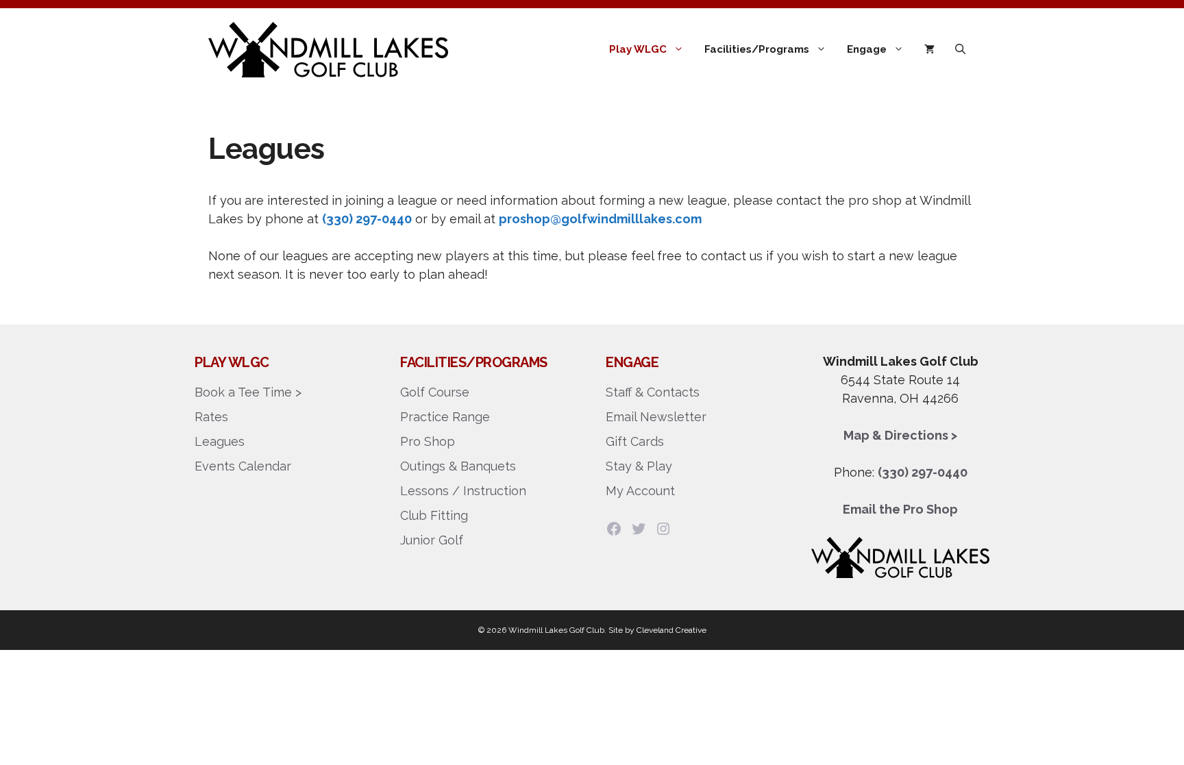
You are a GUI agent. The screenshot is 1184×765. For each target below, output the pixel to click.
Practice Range (445, 417)
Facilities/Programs (756, 49)
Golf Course (434, 392)
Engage (867, 49)
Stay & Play (639, 466)
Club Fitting (434, 515)
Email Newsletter (656, 417)
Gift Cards (635, 441)
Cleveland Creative (671, 630)
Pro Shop (427, 441)
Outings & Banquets (458, 466)
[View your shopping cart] (929, 49)
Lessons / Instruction (463, 491)
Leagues (220, 441)
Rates (211, 417)
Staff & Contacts (653, 392)
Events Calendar (243, 466)
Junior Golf (431, 540)
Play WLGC (638, 49)
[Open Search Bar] (960, 49)
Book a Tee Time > (248, 392)
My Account (640, 491)
